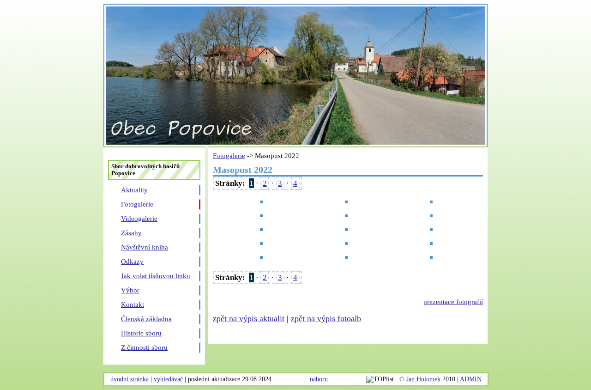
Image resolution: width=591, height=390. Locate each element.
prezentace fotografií (453, 301)
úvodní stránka (129, 379)
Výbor (130, 290)
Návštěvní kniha (144, 247)
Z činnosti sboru (144, 347)
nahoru (319, 379)
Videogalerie (139, 218)
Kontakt (132, 304)
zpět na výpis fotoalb (326, 318)
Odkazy (132, 261)
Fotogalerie (137, 204)
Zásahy (131, 233)
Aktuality (134, 190)
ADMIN (471, 379)
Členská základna (146, 319)
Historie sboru (141, 333)
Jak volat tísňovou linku (155, 276)
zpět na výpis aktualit (248, 318)
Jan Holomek (423, 379)
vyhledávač (168, 379)
